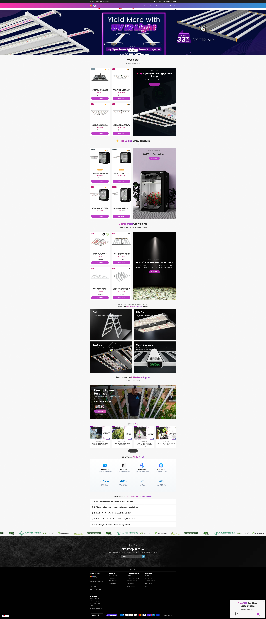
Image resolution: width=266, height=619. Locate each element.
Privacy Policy (149, 578)
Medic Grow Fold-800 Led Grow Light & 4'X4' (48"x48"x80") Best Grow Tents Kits (100, 202)
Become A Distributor (96, 608)
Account (158, 5)
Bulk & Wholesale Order (95, 604)
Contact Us (130, 575)
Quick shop (100, 98)
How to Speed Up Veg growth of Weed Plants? (122, 437)
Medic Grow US (171, 615)
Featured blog (172, 9)
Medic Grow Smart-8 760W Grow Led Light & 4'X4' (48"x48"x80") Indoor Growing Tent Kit (121, 202)
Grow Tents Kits (129, 9)
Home (91, 9)
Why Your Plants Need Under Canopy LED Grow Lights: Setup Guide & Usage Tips (144, 437)
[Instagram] (134, 545)
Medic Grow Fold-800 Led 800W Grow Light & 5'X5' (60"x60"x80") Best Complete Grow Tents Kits (121, 166)
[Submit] (258, 614)
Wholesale (148, 9)
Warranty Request (132, 580)
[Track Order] (157, 1)
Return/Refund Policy (133, 578)
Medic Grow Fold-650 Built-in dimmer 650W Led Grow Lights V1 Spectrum (121, 119)
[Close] (263, 601)
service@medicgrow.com (170, 1)
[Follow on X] (131, 545)
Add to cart (121, 216)
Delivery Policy (131, 583)
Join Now (100, 411)
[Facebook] (129, 545)
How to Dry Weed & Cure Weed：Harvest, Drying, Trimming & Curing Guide (100, 437)
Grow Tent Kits (113, 580)
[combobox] (5, 616)
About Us (148, 575)
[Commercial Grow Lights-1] (154, 266)
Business (164, 9)
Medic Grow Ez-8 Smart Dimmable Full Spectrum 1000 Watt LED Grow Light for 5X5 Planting (121, 283)
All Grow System (105, 9)
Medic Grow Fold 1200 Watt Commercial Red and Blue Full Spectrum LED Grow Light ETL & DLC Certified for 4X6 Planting (100, 283)
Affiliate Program (94, 598)
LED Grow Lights (116, 9)
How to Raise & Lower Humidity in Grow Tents (166, 437)
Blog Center (148, 583)
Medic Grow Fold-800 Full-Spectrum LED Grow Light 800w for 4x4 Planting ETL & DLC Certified (100, 119)
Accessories (139, 9)
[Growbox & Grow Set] (154, 183)
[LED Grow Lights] (154, 102)
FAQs (146, 586)
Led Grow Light (113, 575)
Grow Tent (112, 578)
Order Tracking (131, 586)
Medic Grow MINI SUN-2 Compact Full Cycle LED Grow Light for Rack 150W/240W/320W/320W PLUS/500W (100, 84)
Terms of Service (150, 580)
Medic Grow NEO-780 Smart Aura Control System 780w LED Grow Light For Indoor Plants (121, 84)
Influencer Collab (95, 601)
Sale (97, 9)
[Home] (93, 5)
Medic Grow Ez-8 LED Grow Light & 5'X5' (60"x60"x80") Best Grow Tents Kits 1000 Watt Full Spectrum (100, 166)
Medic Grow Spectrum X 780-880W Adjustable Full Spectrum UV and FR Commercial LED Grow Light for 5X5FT (121, 248)
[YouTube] (136, 545)
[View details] (111, 324)
